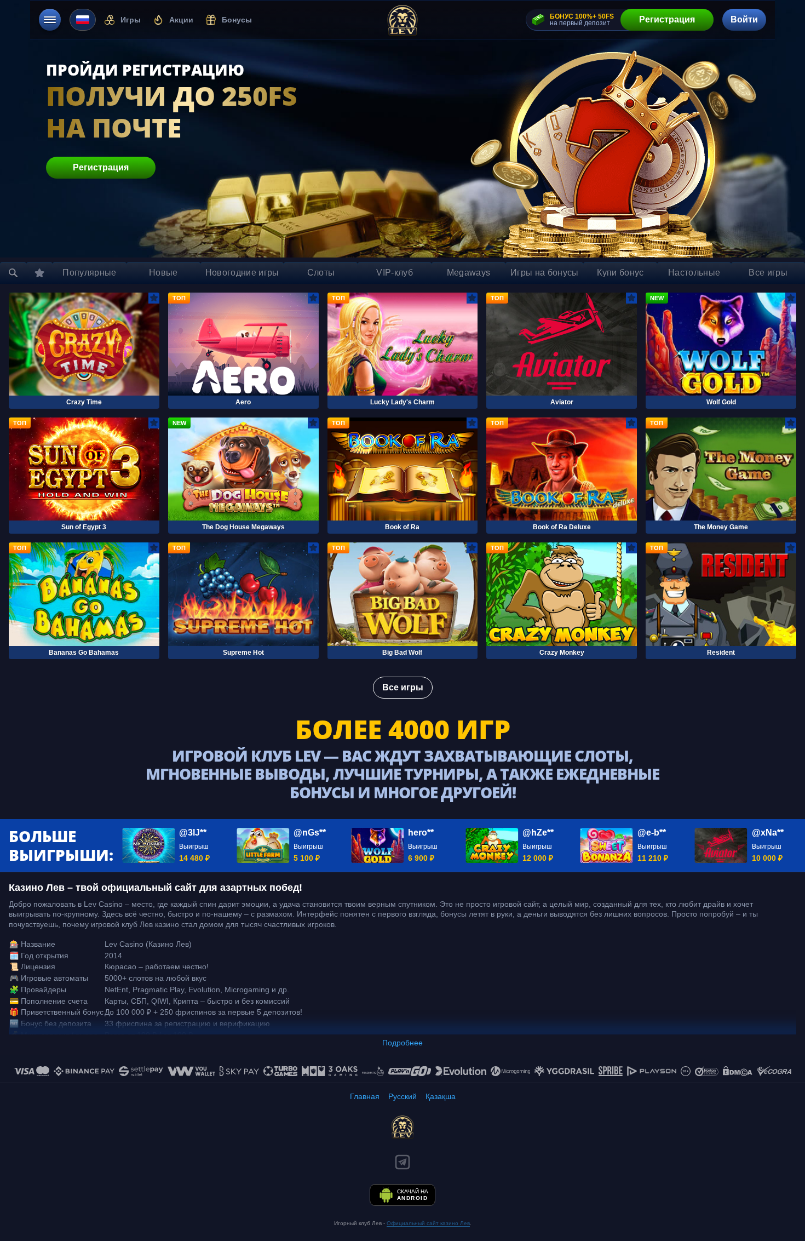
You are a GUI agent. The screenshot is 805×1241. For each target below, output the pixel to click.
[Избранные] (39, 273)
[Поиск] (13, 273)
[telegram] (402, 1162)
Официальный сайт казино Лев (428, 1223)
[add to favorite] (153, 298)
